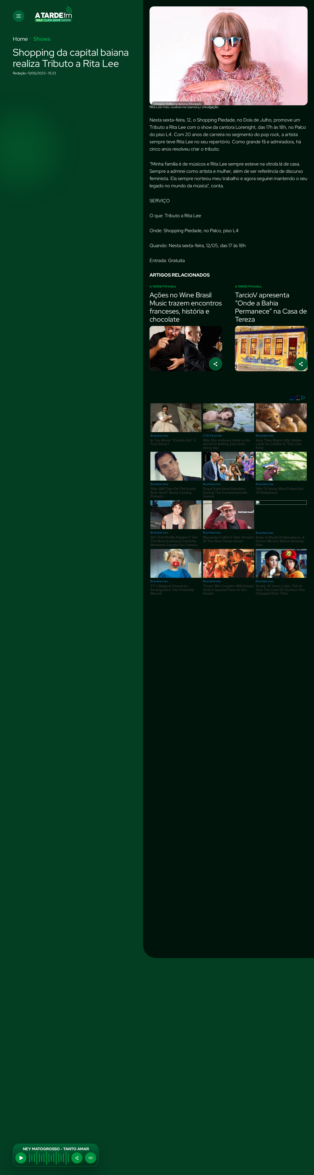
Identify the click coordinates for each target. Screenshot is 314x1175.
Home (20, 39)
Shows (41, 39)
